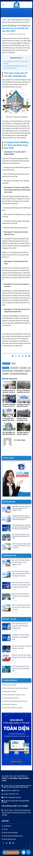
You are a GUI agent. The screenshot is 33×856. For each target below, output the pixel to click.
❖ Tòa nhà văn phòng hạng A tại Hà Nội (14, 701)
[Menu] (3, 4)
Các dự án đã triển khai (10, 832)
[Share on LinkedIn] (29, 356)
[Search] (29, 4)
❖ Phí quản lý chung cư (9, 704)
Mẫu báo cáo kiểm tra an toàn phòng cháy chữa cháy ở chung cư (21, 657)
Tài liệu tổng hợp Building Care (12, 836)
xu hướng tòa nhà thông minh (18, 373)
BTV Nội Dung (21, 34)
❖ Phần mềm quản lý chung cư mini (13, 695)
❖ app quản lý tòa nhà (9, 691)
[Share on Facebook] (16, 356)
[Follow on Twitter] (6, 843)
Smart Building (18, 371)
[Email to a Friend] (22, 356)
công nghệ (23, 368)
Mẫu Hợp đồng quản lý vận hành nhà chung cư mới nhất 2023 (20, 668)
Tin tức (5, 829)
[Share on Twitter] (19, 356)
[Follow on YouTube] (13, 843)
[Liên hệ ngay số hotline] (4, 852)
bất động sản (14, 368)
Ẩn (21, 58)
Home (4, 20)
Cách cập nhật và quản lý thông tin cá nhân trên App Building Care (20, 626)
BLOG (13, 363)
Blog (9, 20)
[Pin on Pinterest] (25, 356)
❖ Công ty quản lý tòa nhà (10, 698)
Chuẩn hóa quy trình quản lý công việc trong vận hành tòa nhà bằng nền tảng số (21, 517)
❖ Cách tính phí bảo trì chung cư (12, 708)
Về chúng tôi (7, 826)
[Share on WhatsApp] (12, 356)
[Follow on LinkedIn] (9, 843)
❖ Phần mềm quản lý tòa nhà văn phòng (14, 688)
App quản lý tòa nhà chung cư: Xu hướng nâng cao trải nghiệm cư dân (21, 508)
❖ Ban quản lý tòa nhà (9, 685)
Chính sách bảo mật (9, 839)
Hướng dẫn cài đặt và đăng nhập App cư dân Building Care (20, 637)
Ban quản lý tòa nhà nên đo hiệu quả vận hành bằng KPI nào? (21, 536)
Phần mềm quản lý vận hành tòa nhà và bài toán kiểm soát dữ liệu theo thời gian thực (21, 527)
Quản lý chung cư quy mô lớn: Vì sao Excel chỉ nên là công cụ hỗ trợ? (21, 545)
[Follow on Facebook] (3, 843)
